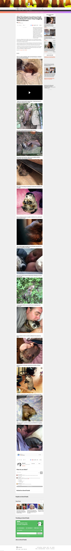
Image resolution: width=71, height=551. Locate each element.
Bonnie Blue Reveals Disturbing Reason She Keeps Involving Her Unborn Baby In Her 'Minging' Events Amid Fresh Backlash (49, 75)
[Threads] (23, 549)
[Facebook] (16, 549)
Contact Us (53, 547)
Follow (39, 463)
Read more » (23, 465)
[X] (20, 549)
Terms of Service (52, 548)
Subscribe (39, 533)
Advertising (44, 547)
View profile (33, 463)
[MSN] (24, 549)
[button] (40, 501)
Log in (54, 8)
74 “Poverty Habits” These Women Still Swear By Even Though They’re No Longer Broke (49, 25)
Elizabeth (19, 22)
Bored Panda (19, 547)
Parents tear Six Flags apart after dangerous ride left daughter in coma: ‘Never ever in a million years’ (49, 86)
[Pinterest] (19, 549)
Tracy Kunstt (19, 477)
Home (16, 10)
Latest (22, 10)
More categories (19, 530)
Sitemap (36, 548)
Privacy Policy (47, 548)
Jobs (50, 547)
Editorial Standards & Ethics (41, 548)
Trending (20, 10)
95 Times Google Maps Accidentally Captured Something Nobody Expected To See (49, 38)
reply (21, 476)
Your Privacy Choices (39, 547)
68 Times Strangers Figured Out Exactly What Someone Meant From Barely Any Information (49, 50)
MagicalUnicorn (20, 483)
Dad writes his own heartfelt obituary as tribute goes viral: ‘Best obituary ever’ (49, 65)
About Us (48, 547)
